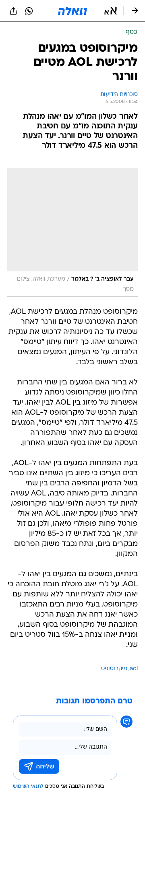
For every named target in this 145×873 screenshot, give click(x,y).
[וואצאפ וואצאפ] (29, 11)
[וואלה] (72, 11)
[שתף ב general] (13, 10)
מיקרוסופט (114, 669)
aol (134, 669)
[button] (110, 11)
